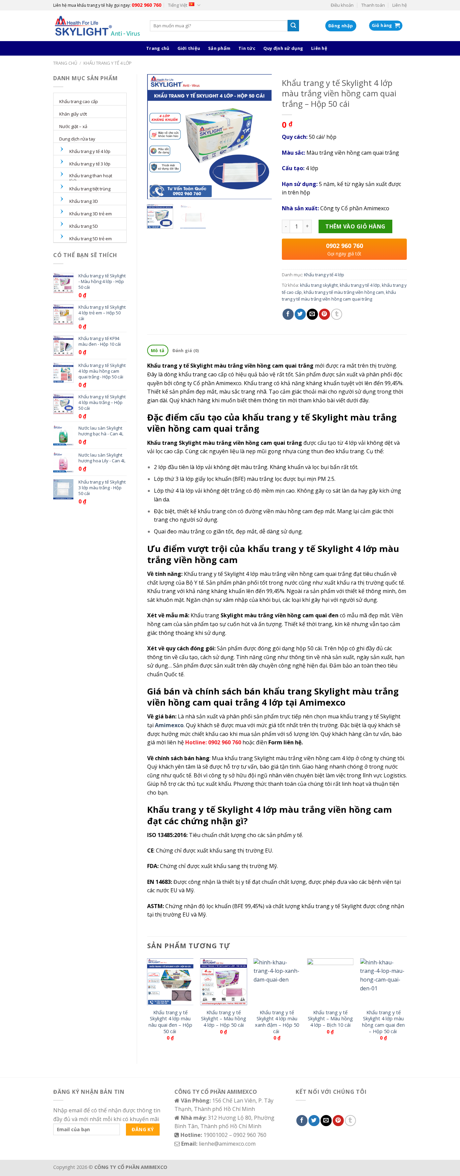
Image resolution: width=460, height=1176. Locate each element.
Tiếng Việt (177, 5)
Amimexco (169, 725)
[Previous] (158, 136)
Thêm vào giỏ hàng (355, 226)
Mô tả (157, 350)
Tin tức (246, 48)
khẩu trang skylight (319, 285)
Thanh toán (373, 5)
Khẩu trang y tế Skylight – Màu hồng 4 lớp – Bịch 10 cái (330, 1019)
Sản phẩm (219, 48)
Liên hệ (399, 5)
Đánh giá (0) (185, 350)
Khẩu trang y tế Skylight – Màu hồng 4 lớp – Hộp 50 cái (223, 1019)
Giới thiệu (188, 48)
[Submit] (293, 25)
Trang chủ (157, 48)
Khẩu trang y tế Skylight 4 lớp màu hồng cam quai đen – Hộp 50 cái (383, 1022)
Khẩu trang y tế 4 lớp (108, 63)
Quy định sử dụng (283, 48)
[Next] (261, 136)
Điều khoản (342, 5)
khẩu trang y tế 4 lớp (360, 285)
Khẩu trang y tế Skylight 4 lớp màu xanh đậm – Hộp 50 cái (277, 1022)
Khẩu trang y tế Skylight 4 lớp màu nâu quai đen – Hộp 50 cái (170, 1022)
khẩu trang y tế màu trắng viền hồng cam (344, 292)
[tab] (157, 351)
